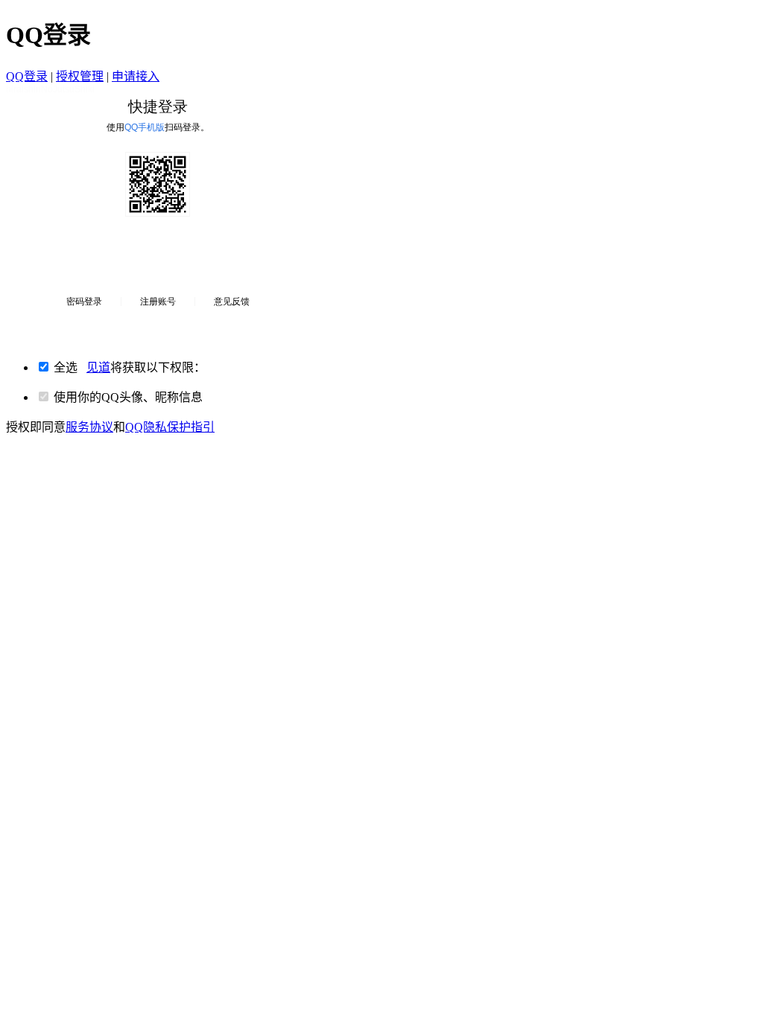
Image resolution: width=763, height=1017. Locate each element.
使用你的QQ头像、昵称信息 (128, 397)
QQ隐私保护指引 (170, 427)
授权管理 (80, 76)
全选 (130, 367)
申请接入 (135, 76)
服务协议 (89, 427)
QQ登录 (27, 76)
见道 (98, 367)
